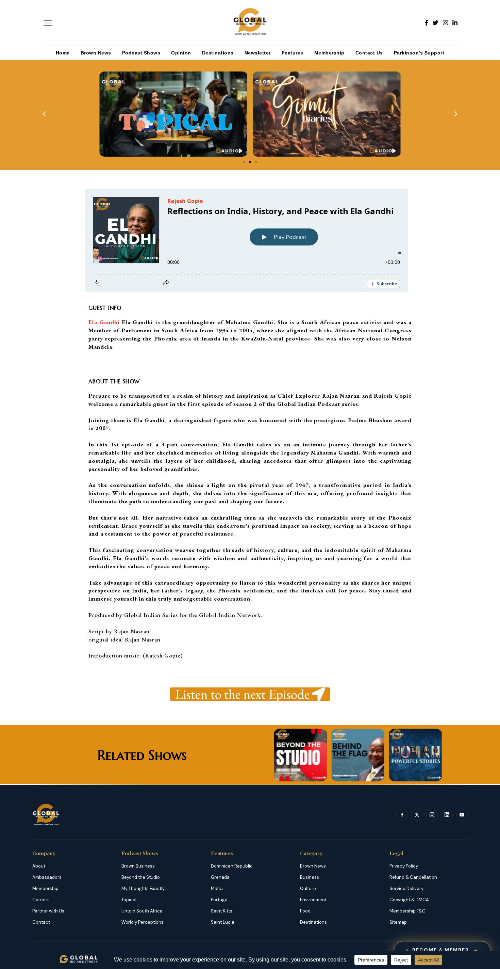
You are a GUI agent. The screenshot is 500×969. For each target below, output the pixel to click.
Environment (313, 900)
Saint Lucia (222, 922)
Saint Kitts (221, 911)
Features (292, 52)
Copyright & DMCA (409, 900)
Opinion (181, 52)
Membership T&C (407, 911)
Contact (41, 922)
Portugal (220, 900)
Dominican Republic (232, 866)
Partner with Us (48, 911)
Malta (217, 888)
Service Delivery (406, 888)
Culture (308, 888)
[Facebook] (426, 23)
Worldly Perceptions (142, 922)
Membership (329, 52)
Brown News (96, 52)
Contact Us (369, 52)
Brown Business (138, 866)
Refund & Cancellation (413, 877)
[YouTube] (462, 815)
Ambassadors (47, 877)
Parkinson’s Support (419, 52)
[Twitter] (435, 23)
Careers (41, 900)
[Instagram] (445, 23)
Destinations (218, 52)
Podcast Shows (141, 52)
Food (305, 911)
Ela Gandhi (104, 322)
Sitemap (398, 922)
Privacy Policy (403, 866)
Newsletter (258, 52)
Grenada (220, 877)
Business (309, 877)
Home (63, 52)
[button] (44, 114)
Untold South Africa (142, 911)
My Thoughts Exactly (143, 888)
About (38, 866)
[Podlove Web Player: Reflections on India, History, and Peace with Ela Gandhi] (277, 240)
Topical (128, 900)
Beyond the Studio (140, 877)
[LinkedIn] (455, 23)
